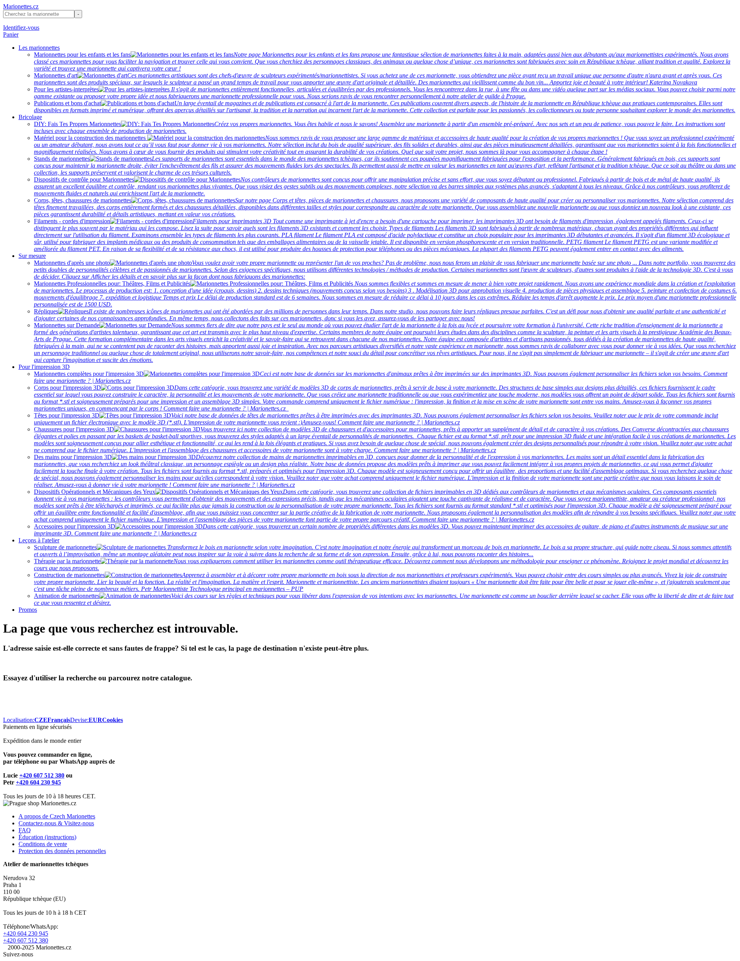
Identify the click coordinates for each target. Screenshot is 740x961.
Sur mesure (32, 255)
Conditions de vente (42, 844)
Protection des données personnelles (62, 851)
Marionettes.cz (21, 6)
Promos (27, 609)
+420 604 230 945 (38, 782)
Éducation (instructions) (47, 837)
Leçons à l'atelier (38, 540)
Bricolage (30, 117)
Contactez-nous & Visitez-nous (56, 823)
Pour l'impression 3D (44, 367)
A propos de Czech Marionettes (56, 816)
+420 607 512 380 (41, 775)
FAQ (24, 830)
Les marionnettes (39, 47)
